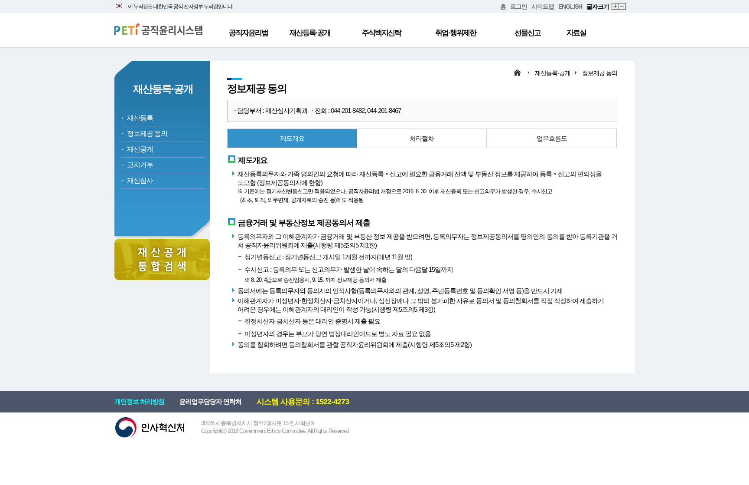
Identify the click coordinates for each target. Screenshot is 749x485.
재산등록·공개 (310, 33)
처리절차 (422, 138)
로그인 (518, 6)
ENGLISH (570, 6)
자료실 (576, 33)
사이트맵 (542, 6)
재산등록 (140, 118)
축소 (622, 6)
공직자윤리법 (248, 33)
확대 (615, 6)
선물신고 (528, 33)
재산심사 (140, 180)
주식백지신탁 (381, 33)
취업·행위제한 (455, 33)
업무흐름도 (552, 138)
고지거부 (140, 164)
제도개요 (292, 138)
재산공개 (140, 149)
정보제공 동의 (147, 133)
